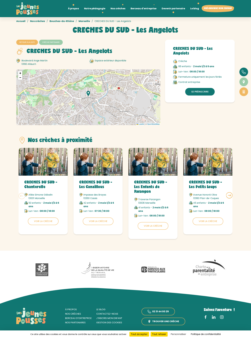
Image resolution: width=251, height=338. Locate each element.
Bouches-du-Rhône (62, 21)
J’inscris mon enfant (109, 318)
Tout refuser (159, 334)
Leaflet (141, 124)
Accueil (20, 21)
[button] (88, 93)
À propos (71, 309)
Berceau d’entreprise (78, 318)
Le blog (100, 309)
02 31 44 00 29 (160, 311)
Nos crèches (37, 21)
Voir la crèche (43, 221)
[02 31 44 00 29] (243, 72)
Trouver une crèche (165, 321)
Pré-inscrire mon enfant (218, 8)
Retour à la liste (27, 42)
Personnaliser (178, 334)
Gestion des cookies (109, 322)
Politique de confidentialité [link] (206, 334)
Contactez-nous (107, 313)
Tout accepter (139, 334)
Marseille (84, 21)
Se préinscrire (200, 91)
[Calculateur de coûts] (243, 91)
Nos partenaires (75, 322)
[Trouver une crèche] (243, 81)
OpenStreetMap (153, 124)
